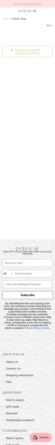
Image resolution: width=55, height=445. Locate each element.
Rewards (12, 413)
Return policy (15, 438)
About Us (12, 362)
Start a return (15, 400)
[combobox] (7, 273)
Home (5, 18)
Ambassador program (20, 420)
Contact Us (13, 368)
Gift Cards (12, 406)
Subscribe (27, 295)
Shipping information (20, 375)
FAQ (8, 382)
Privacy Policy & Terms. (37, 328)
